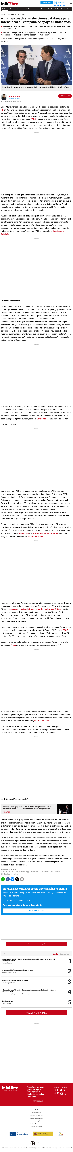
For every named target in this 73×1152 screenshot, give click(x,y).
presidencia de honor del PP (45, 533)
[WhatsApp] (55, 1090)
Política (5, 9)
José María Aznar (13, 872)
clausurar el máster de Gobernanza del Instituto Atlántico (34, 609)
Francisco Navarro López (9, 972)
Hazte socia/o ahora (36, 911)
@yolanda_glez (15, 98)
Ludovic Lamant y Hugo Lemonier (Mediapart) (15, 994)
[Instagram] (58, 1093)
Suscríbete (47, 2)
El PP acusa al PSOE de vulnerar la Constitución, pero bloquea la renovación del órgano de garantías (28, 959)
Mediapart (58, 9)
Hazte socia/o (37, 1101)
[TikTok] (66, 1093)
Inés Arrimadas (55, 872)
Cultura (28, 9)
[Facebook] (57, 1090)
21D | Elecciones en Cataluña (9, 874)
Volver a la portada (36, 1013)
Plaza (13, 645)
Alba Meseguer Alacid (8, 983)
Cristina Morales (6, 1003)
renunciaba (23, 533)
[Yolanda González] (4, 97)
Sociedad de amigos (36, 1118)
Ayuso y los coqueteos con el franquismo (15, 980)
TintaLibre (67, 9)
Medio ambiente (47, 9)
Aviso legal (36, 1121)
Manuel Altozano (7, 963)
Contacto (36, 1109)
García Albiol (42, 419)
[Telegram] (55, 1093)
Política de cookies (36, 1126)
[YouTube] (61, 1093)
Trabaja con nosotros (36, 1115)
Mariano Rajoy (25, 872)
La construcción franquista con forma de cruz (17, 970)
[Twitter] (64, 1090)
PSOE (65, 630)
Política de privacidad (36, 1124)
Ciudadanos (34, 872)
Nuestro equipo (36, 1112)
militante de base (35, 536)
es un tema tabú (41, 721)
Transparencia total (60, 5)
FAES (33, 119)
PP (2, 110)
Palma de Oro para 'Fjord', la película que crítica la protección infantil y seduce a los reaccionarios (28, 990)
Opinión (12, 9)
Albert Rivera (45, 872)
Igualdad (36, 9)
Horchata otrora (7, 1001)
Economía (20, 9)
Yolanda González (14, 96)
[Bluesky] (61, 1090)
